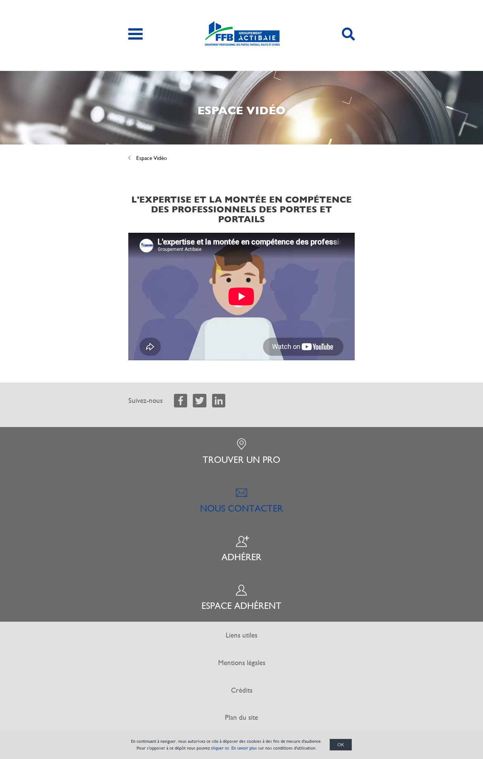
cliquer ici (220, 748)
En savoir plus (244, 748)
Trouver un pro (241, 460)
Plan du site (241, 717)
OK (340, 744)
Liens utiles (241, 635)
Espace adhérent (241, 606)
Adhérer (241, 557)
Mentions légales (241, 663)
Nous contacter (241, 508)
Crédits (241, 690)
